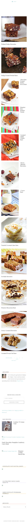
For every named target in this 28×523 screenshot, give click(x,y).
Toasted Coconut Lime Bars (9, 245)
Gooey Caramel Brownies (9, 330)
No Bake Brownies (6, 276)
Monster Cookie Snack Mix (21, 452)
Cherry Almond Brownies (23, 164)
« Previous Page (8, 357)
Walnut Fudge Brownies (8, 44)
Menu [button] (15, 1)
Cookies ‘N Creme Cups (18, 422)
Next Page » (14, 360)
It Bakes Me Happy (14, 7)
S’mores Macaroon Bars (8, 308)
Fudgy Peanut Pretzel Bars (9, 75)
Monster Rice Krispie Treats (22, 109)
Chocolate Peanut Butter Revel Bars (23, 82)
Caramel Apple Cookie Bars (23, 137)
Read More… (20, 380)
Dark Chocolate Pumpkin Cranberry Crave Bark (13, 443)
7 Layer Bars (22, 191)
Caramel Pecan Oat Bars (8, 353)
